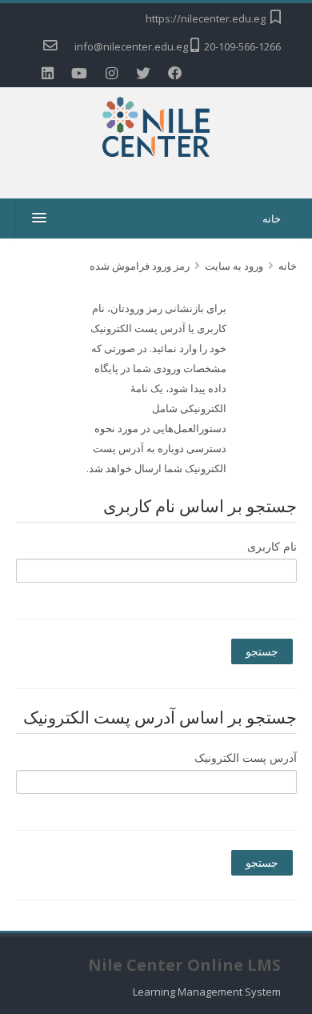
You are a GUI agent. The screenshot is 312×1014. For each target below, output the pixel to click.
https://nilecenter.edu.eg (206, 18)
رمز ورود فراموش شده (140, 266)
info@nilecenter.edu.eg (131, 46)
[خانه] (156, 129)
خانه (271, 218)
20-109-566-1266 (242, 46)
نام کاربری (272, 546)
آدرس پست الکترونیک (245, 757)
